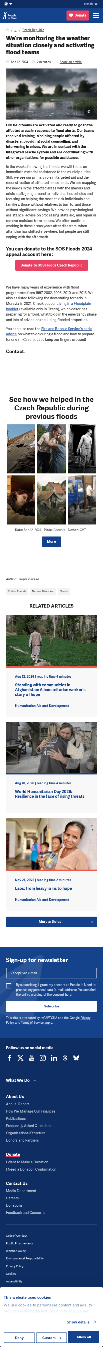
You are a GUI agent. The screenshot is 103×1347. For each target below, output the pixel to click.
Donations (14, 1205)
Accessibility (14, 1281)
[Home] (7, 30)
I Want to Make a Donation (27, 1162)
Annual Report (17, 1104)
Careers (12, 1198)
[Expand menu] (96, 15)
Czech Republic (33, 30)
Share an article (71, 62)
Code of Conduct (16, 1236)
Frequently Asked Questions (28, 1126)
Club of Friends (17, 591)
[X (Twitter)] (21, 1058)
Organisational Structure (26, 1133)
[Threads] (65, 1058)
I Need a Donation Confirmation (31, 1169)
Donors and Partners (22, 1140)
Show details (78, 1322)
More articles (50, 921)
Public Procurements (19, 1243)
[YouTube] (32, 1058)
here (68, 994)
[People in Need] (10, 15)
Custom (49, 1338)
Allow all (83, 1337)
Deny (19, 1338)
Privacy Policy (15, 1266)
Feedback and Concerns (25, 1212)
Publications (16, 1118)
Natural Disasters (43, 591)
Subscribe (51, 1006)
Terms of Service (32, 1023)
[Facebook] (9, 1058)
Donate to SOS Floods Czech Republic (51, 265)
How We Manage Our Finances (31, 1111)
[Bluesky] (76, 1058)
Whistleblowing (16, 1251)
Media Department (21, 1191)
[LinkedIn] (54, 1058)
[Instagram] (43, 1058)
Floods (64, 591)
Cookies (11, 1274)
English (88, 4)
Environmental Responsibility (25, 1258)
